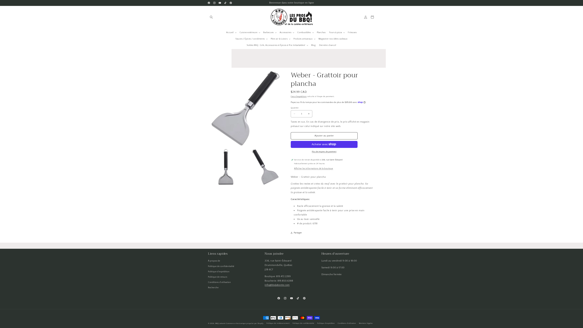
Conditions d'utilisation (219, 282)
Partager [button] (298, 233)
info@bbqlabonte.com (277, 285)
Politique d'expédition (218, 271)
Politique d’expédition (326, 323)
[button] (211, 17)
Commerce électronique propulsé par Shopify (244, 323)
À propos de (214, 261)
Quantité (294, 108)
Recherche (213, 287)
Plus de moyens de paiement (324, 151)
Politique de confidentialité (221, 266)
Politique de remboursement (278, 323)
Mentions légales (366, 323)
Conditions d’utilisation (347, 323)
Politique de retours (217, 277)
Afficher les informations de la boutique (313, 168)
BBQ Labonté (220, 323)
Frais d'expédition (299, 96)
